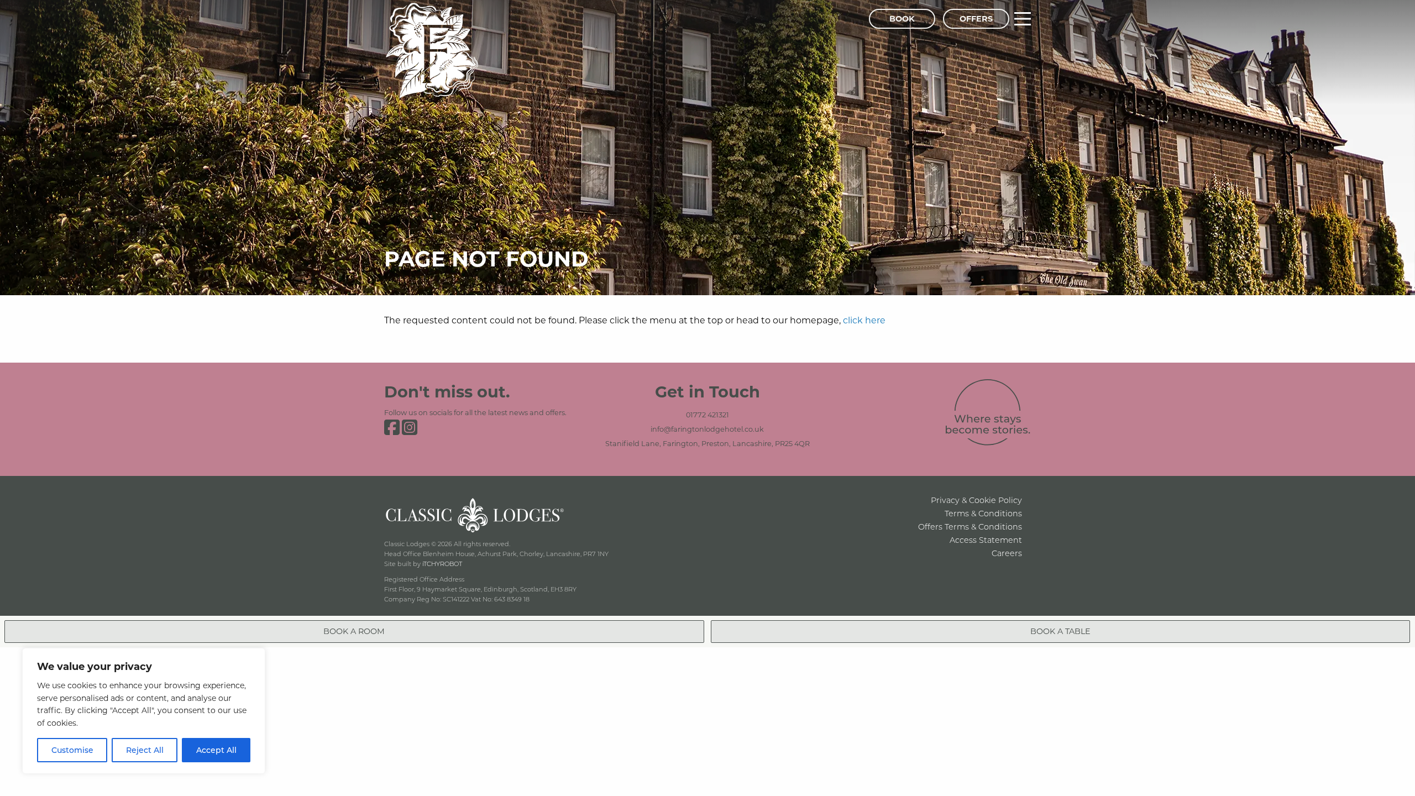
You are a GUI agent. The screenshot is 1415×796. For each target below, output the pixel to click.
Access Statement (986, 540)
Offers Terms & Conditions (970, 526)
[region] (143, 711)
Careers (1007, 553)
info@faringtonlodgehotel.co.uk (707, 429)
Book (902, 18)
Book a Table (1060, 631)
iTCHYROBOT (442, 563)
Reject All (145, 750)
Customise (72, 750)
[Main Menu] (1022, 18)
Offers (976, 18)
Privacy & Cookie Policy (976, 500)
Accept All (216, 750)
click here (864, 320)
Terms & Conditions (983, 513)
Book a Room (354, 631)
